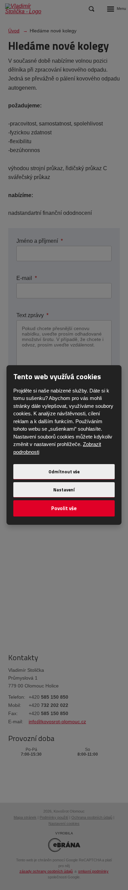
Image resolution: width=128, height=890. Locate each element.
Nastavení (64, 489)
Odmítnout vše (64, 471)
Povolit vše (64, 508)
